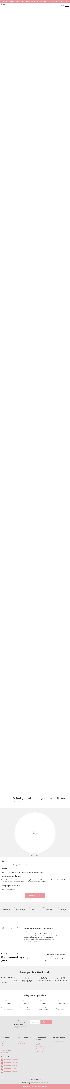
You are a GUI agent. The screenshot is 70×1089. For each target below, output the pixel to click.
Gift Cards (21, 1041)
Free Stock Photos (58, 1041)
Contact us (4, 1043)
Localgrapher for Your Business (42, 1043)
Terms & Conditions (7, 1050)
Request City (4, 1048)
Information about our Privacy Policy (39, 1025)
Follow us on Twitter (10, 1068)
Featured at (39, 1051)
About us (3, 1041)
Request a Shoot (35, 895)
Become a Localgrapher (43, 1046)
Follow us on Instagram (11, 1060)
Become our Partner (42, 1049)
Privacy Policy (5, 1052)
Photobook (21, 1043)
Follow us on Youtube (10, 1071)
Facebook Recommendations (7, 983)
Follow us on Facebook (11, 1062)
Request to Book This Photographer (35, 1087)
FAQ (2, 1045)
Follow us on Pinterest (10, 1065)
